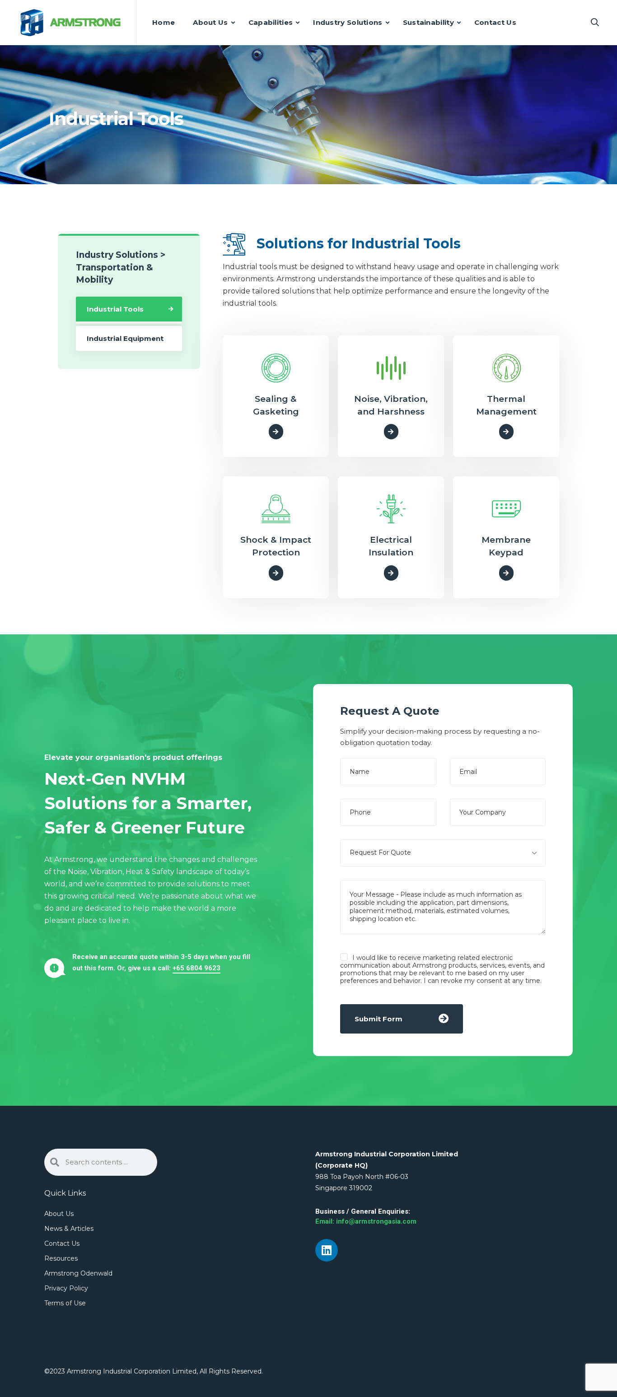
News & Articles (68, 1229)
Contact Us (495, 22)
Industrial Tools (115, 309)
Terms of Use (65, 1303)
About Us (210, 22)
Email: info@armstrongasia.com (365, 1221)
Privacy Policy (66, 1288)
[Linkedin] (326, 1250)
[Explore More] (276, 431)
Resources (61, 1258)
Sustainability (428, 22)
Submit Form (378, 1019)
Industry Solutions (347, 22)
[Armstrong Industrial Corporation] (70, 22)
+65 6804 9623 (196, 968)
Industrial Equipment (125, 338)
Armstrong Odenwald (78, 1273)
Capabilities (270, 22)
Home (163, 22)
